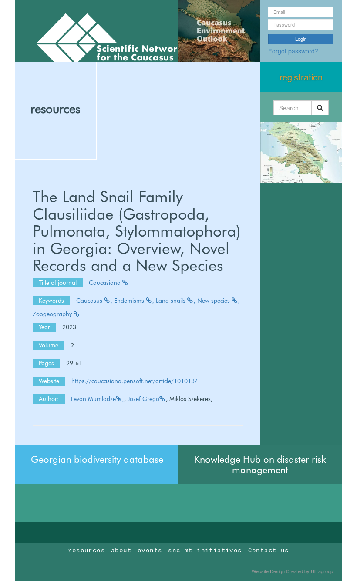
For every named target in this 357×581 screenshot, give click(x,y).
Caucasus (90, 300)
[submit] (320, 107)
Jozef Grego (143, 398)
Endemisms (130, 300)
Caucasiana (105, 282)
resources (55, 108)
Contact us (268, 550)
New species (214, 300)
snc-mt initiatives (205, 550)
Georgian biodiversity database (97, 459)
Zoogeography (53, 314)
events (150, 550)
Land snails (171, 300)
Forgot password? (293, 51)
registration (301, 76)
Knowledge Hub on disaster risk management (260, 464)
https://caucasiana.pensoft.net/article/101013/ (134, 380)
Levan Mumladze (93, 398)
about (121, 550)
